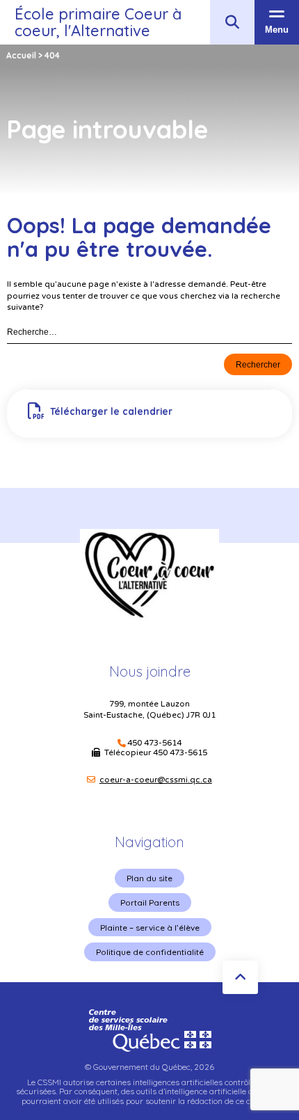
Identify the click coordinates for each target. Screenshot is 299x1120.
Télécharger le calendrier (111, 411)
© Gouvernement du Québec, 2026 (149, 1067)
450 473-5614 (154, 743)
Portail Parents (149, 902)
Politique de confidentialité (150, 952)
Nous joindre (150, 671)
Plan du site (149, 878)
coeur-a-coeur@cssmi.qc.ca (155, 779)
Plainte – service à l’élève (150, 927)
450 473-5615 (180, 752)
